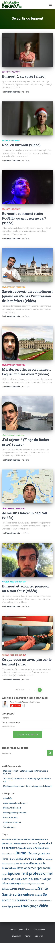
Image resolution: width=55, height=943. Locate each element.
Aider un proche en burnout (14, 582)
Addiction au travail (30, 839)
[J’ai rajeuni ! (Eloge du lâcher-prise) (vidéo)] (27, 413)
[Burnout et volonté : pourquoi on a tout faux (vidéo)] (27, 560)
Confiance (49, 859)
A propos (39, 936)
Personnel (18, 888)
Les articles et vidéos (19, 929)
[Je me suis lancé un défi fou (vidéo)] (27, 486)
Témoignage (29, 906)
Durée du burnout (22, 863)
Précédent (20, 690)
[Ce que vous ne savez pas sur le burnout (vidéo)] (27, 633)
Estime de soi (10, 879)
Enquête (4, 874)
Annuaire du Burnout (29, 844)
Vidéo (43, 906)
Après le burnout (25, 848)
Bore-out (5, 854)
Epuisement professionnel (30, 873)
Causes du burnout (32, 858)
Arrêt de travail (42, 848)
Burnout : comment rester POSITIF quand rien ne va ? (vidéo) (24, 218)
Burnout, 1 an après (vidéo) (24, 76)
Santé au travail (15, 894)
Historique (25, 884)
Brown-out (11, 854)
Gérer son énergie (11, 883)
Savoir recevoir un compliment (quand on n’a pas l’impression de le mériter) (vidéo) (27, 296)
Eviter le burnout (30, 879)
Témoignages (9, 827)
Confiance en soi (7, 864)
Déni (14, 868)
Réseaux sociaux (31, 889)
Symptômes (14, 906)
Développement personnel (13, 287)
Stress (4, 907)
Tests (27, 936)
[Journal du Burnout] (12, 4)
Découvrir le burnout (12, 808)
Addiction (16, 839)
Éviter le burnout (10, 817)
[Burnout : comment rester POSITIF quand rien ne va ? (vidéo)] (27, 187)
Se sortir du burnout (11, 72)
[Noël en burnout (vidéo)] (27, 118)
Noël (42, 884)
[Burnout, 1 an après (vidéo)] (27, 50)
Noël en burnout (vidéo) (21, 145)
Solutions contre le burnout (40, 901)
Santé (43, 888)
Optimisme (7, 889)
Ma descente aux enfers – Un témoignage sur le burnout (27, 786)
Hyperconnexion (34, 884)
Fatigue (46, 879)
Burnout (23, 853)
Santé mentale (35, 895)
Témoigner (16, 936)
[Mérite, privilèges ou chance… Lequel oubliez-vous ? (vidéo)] (27, 343)
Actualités (7, 798)
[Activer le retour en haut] (49, 937)
